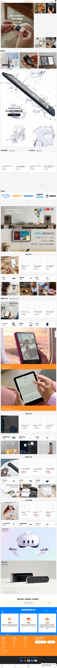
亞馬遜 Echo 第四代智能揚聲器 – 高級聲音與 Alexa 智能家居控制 (49, 166)
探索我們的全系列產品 (14, 298)
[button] (2, 25)
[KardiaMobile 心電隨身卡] (47, 288)
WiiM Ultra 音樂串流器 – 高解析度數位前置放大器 (35, 166)
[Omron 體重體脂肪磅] (10, 288)
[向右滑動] (54, 623)
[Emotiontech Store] (14, 60)
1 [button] (37, 477)
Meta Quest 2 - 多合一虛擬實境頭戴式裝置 (25, 512)
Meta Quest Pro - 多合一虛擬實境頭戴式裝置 (50, 512)
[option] (17, 25)
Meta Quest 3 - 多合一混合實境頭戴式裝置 (38, 512)
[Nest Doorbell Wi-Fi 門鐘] (47, 447)
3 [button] (18, 44)
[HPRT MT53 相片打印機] (10, 490)
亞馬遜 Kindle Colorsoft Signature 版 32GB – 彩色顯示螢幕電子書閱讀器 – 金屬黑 (25, 312)
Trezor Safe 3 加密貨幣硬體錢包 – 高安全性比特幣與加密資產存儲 (21, 166)
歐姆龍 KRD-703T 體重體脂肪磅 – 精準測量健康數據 (38, 266)
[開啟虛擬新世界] (28, 544)
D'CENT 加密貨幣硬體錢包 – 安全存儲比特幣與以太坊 (7, 166)
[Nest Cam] (28, 447)
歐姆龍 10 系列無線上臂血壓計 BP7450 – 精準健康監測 (50, 266)
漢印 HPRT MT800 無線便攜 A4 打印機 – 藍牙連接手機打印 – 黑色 (25, 469)
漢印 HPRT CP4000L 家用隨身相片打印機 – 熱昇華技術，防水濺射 (38, 469)
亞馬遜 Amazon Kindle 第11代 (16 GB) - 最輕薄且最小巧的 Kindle (50, 312)
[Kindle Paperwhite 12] (28, 390)
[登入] (52, 1)
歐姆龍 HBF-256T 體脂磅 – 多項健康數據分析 (25, 266)
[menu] (1, 1)
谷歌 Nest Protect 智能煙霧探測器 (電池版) (38, 426)
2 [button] (17, 44)
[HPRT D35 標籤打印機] (47, 490)
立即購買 (17, 34)
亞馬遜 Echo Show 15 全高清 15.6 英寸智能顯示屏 (25, 426)
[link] (10, 623)
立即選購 (3, 279)
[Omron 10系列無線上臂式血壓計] (28, 288)
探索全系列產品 (12, 150)
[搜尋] (4, 1)
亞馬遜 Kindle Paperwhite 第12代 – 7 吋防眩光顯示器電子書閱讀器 (38, 312)
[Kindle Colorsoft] (28, 348)
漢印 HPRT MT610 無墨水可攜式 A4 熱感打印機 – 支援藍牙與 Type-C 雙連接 (50, 469)
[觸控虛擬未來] (28, 577)
